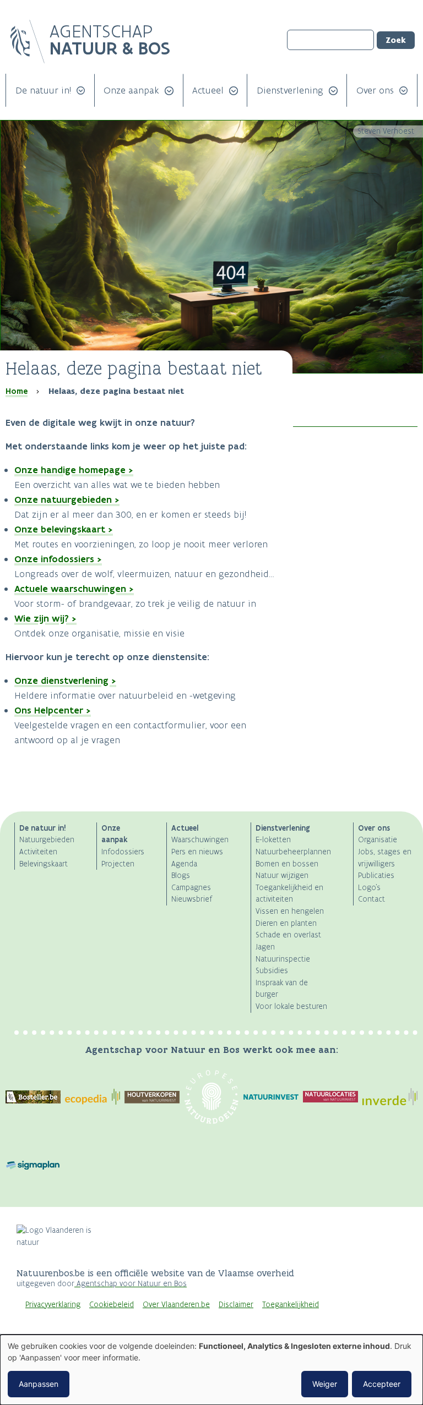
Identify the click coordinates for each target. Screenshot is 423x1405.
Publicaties (376, 875)
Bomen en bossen (287, 864)
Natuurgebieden (46, 839)
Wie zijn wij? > (45, 618)
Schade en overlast (288, 935)
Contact (371, 899)
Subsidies (272, 970)
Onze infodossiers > (58, 559)
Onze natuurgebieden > (67, 499)
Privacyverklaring (52, 1304)
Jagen (265, 947)
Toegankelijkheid (290, 1304)
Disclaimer (236, 1304)
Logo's (369, 887)
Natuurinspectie (283, 959)
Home (17, 391)
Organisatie (377, 839)
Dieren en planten (286, 923)
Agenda (184, 864)
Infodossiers (122, 852)
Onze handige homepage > (73, 470)
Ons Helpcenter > (52, 710)
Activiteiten (38, 852)
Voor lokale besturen (291, 1006)
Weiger (324, 1383)
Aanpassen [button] (38, 1383)
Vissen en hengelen (290, 911)
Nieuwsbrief (191, 899)
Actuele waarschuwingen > (74, 589)
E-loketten (273, 839)
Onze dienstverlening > (65, 680)
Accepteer (381, 1383)
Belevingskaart (43, 864)
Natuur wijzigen (282, 875)
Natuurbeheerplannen (293, 852)
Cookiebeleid (111, 1304)
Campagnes (191, 887)
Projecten (117, 864)
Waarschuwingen (200, 839)
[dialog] (211, 1370)
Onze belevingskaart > (63, 529)
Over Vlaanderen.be (176, 1304)
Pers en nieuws (197, 852)
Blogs (180, 875)
